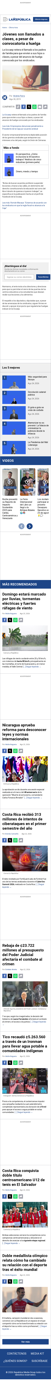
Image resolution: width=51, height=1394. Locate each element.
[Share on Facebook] (23, 107)
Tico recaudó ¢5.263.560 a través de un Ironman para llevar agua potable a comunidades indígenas (24, 1044)
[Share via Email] (40, 107)
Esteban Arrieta (11, 969)
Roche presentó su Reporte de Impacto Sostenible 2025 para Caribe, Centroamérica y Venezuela (10, 509)
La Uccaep (6, 115)
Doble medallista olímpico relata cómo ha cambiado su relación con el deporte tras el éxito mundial (24, 1262)
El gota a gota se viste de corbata (36, 408)
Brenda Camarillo (11, 834)
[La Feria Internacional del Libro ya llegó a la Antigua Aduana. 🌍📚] (27, 482)
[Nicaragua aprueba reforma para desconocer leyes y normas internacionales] (25, 769)
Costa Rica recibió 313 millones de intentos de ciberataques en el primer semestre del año (24, 821)
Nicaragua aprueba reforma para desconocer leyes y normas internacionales (24, 732)
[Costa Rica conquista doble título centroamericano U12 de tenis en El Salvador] (25, 1214)
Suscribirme (43, 277)
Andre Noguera (11, 614)
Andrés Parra (19, 96)
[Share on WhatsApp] (34, 107)
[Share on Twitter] (29, 107)
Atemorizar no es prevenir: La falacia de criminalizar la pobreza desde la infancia (38, 428)
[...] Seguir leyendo (31, 667)
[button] (41, 19)
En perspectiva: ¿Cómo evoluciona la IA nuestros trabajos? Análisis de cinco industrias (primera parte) (28, 158)
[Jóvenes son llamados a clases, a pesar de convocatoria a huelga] (25, 78)
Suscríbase (40, 1361)
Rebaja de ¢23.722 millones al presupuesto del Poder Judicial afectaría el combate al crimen (23, 954)
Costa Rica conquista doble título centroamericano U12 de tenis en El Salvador (23, 1177)
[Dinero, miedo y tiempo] (9, 171)
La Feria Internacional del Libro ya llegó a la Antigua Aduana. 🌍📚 (27, 506)
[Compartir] (45, 107)
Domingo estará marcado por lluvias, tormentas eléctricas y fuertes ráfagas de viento (24, 601)
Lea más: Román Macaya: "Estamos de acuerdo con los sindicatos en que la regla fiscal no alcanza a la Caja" (24, 205)
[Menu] (5, 19)
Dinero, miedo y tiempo (27, 171)
